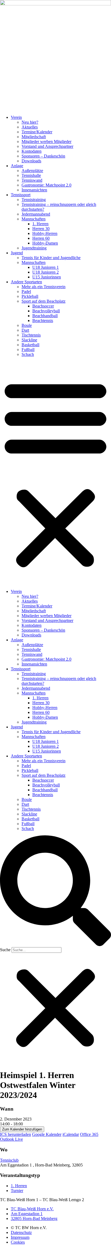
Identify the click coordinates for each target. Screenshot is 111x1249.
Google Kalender (46, 1134)
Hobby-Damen (45, 243)
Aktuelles (30, 127)
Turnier (17, 1190)
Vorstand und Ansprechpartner (47, 146)
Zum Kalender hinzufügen (22, 1129)
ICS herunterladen (15, 1134)
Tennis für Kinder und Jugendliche (51, 257)
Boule (27, 325)
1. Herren (40, 223)
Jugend (17, 252)
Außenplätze (32, 170)
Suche (5, 949)
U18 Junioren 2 (45, 272)
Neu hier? (30, 122)
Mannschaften (34, 219)
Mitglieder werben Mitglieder (46, 141)
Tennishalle (31, 175)
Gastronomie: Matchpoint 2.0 (46, 185)
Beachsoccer (43, 306)
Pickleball (30, 296)
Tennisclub (9, 1160)
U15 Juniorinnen (46, 277)
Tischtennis (31, 335)
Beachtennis (42, 320)
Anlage (17, 165)
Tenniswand (32, 180)
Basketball (30, 344)
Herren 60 (41, 238)
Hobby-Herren (44, 233)
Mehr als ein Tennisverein (43, 286)
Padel (26, 291)
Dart (25, 330)
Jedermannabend (36, 214)
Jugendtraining (34, 248)
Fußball (28, 349)
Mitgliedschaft (34, 136)
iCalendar (71, 1134)
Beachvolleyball (46, 311)
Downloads (31, 161)
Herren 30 (41, 228)
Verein (16, 117)
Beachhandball (45, 315)
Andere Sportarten (26, 282)
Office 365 (89, 1134)
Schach (28, 354)
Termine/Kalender (37, 132)
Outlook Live (11, 1139)
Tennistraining (34, 199)
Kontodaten (31, 151)
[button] (55, 473)
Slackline (29, 340)
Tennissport (20, 194)
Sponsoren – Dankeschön (43, 156)
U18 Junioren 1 (45, 267)
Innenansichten (34, 190)
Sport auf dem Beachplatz (43, 301)
